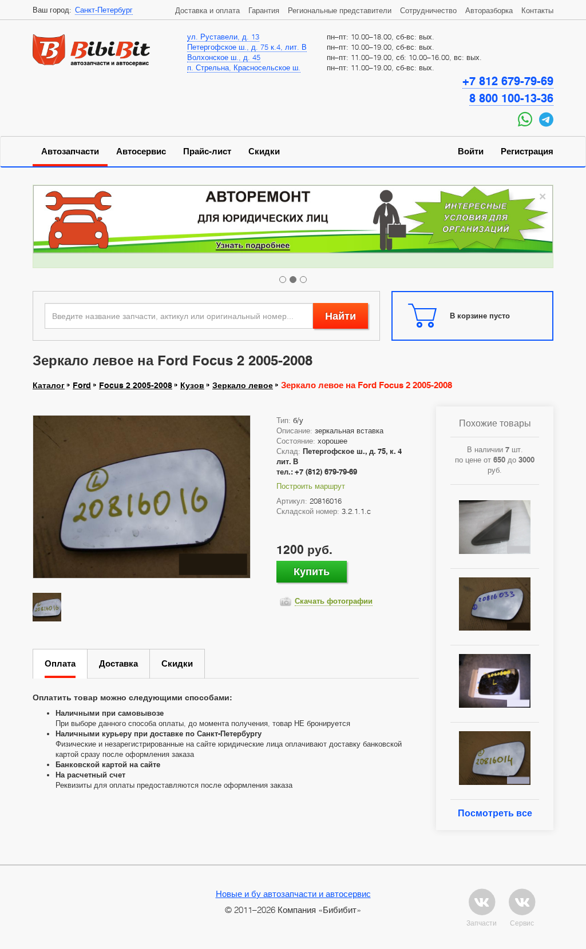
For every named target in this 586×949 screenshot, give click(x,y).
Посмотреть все (495, 813)
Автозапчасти (70, 151)
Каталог (49, 385)
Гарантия (263, 10)
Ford (82, 385)
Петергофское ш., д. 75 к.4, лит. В (247, 46)
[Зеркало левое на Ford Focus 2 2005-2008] (142, 497)
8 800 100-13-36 (511, 98)
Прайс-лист (207, 151)
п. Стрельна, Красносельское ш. (243, 67)
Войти (471, 151)
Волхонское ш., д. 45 (223, 57)
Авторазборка (489, 10)
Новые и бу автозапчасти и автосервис (293, 893)
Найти (340, 316)
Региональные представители (339, 10)
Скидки (264, 151)
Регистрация (527, 151)
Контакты (537, 10)
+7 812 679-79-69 (507, 81)
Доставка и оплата (207, 10)
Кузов (192, 385)
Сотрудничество (428, 10)
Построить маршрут (310, 486)
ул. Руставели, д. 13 (223, 36)
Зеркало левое (242, 385)
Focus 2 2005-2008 (135, 385)
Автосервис (141, 151)
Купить (312, 571)
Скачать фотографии (334, 600)
